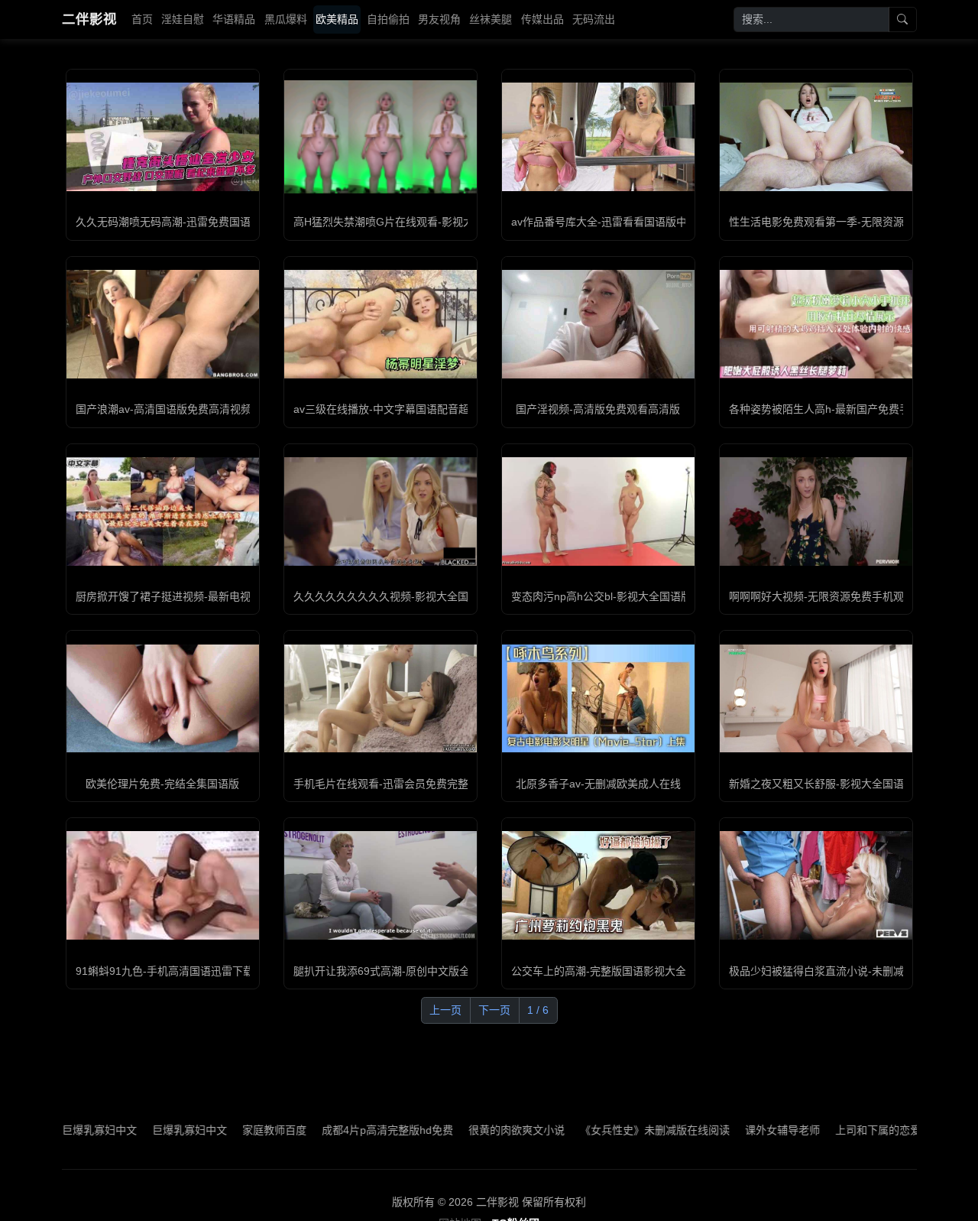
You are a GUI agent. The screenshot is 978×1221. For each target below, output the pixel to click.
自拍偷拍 (388, 19)
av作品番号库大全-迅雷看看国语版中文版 (609, 222)
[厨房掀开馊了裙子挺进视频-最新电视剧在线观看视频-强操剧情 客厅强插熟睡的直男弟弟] (162, 511)
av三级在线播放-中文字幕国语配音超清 (386, 409)
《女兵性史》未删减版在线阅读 (611, 1130)
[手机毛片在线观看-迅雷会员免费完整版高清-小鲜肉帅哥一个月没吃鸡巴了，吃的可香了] (380, 699)
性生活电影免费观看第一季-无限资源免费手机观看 (848, 222)
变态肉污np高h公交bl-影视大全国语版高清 (612, 596)
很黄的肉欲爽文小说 (473, 1130)
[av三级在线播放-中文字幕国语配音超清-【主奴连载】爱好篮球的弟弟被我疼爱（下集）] (380, 324)
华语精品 (233, 19)
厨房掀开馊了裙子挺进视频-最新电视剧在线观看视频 (200, 596)
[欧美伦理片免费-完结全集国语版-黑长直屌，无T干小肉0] (162, 699)
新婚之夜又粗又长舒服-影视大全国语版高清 (832, 784)
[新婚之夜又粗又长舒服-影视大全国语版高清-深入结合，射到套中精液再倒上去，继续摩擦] (816, 699)
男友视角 (439, 19)
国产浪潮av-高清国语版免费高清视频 (163, 409)
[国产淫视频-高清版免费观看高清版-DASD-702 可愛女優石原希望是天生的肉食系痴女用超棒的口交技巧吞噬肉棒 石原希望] (598, 324)
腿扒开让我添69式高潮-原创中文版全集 (387, 971)
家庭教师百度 (231, 1130)
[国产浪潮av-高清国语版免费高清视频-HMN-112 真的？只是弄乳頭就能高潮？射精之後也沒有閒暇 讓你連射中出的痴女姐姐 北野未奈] (162, 324)
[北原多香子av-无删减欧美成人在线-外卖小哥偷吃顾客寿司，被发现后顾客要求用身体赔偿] (598, 699)
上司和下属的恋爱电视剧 (850, 1130)
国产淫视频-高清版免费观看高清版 (598, 409)
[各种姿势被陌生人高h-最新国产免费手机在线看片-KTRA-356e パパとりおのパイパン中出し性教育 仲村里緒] (816, 324)
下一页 (494, 1010)
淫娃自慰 (182, 19)
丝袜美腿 (490, 19)
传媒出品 (542, 19)
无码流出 (593, 19)
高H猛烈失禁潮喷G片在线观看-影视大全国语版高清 (415, 222)
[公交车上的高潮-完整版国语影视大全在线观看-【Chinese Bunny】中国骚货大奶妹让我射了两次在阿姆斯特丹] (598, 885)
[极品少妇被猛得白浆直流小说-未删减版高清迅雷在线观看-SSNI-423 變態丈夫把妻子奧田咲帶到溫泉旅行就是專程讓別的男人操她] (816, 885)
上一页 (445, 1010)
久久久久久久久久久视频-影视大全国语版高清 (402, 596)
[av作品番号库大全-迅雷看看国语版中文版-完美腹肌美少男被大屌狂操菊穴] (598, 137)
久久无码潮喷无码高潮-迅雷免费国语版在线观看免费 (200, 222)
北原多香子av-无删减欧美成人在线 (598, 784)
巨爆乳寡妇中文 (145, 1130)
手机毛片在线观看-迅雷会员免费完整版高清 (396, 784)
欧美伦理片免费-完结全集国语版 (162, 784)
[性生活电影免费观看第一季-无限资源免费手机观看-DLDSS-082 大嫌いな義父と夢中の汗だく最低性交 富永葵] (816, 137)
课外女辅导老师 (738, 1130)
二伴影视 (89, 19)
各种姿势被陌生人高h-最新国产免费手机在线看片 (846, 409)
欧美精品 (337, 19)
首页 (142, 19)
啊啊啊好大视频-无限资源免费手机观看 (822, 596)
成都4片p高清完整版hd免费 (344, 1130)
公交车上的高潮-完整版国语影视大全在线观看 (620, 971)
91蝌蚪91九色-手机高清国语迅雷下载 (165, 971)
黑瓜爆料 (285, 19)
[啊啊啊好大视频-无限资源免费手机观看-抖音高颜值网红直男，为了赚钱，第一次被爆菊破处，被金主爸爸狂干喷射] (816, 511)
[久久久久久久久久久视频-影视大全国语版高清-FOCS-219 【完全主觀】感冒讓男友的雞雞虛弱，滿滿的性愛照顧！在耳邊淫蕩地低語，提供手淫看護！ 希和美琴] (380, 511)
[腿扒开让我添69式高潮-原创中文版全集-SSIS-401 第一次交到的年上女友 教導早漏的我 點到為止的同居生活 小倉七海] (380, 885)
